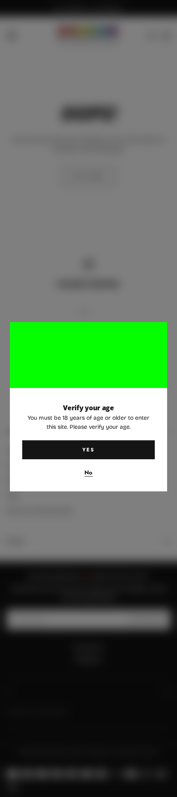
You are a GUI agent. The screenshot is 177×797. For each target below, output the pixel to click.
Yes (88, 449)
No (88, 473)
